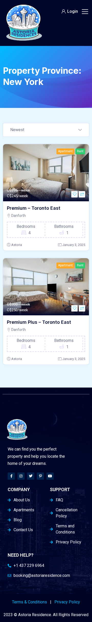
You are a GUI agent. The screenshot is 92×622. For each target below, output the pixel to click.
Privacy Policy (67, 602)
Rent (80, 151)
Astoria (16, 245)
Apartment (65, 151)
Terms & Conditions (29, 602)
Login (72, 11)
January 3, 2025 (73, 245)
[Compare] (82, 194)
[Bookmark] (74, 194)
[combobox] (46, 130)
